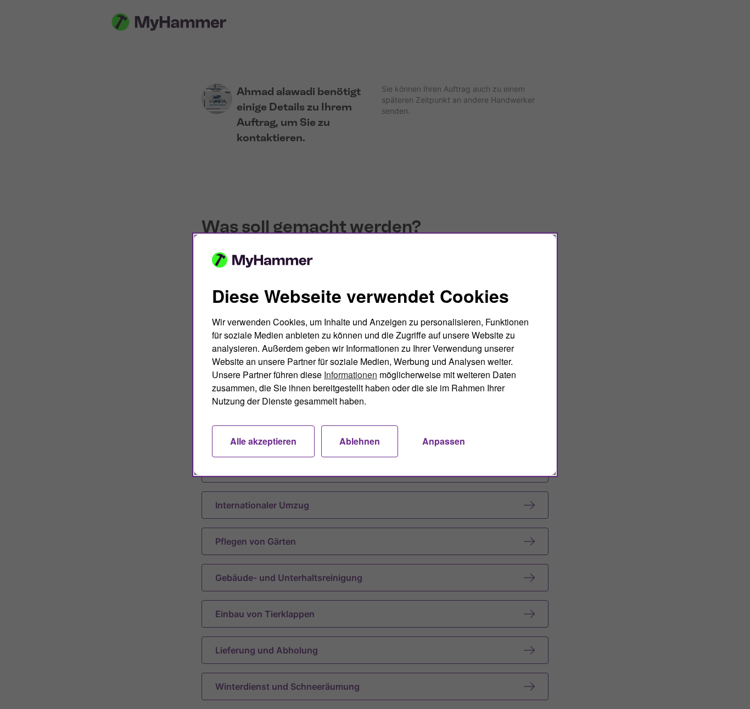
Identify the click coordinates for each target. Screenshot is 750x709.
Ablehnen (359, 441)
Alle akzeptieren (263, 441)
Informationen (350, 374)
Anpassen (443, 441)
